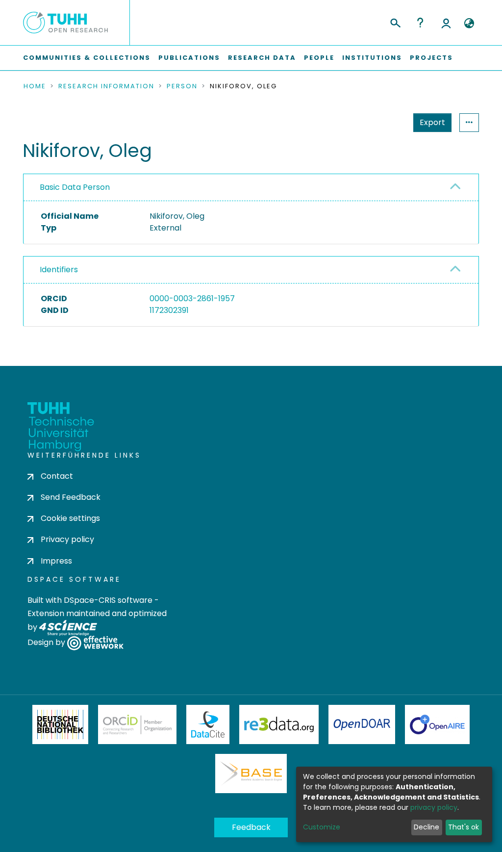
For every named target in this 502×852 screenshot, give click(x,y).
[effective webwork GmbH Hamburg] (95, 642)
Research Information (106, 86)
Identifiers (59, 269)
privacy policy (433, 807)
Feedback (251, 827)
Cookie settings (70, 518)
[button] (469, 23)
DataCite (208, 724)
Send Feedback (70, 497)
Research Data (262, 57)
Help (420, 22)
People (319, 57)
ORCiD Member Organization (137, 724)
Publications (189, 57)
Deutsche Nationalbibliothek (60, 724)
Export (432, 122)
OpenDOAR (361, 724)
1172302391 (169, 310)
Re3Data (279, 724)
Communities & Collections (87, 57)
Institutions (372, 57)
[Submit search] (395, 21)
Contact (57, 476)
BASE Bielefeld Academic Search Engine (251, 773)
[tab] (251, 187)
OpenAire (437, 724)
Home (35, 86)
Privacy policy (67, 539)
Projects (431, 57)
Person (182, 86)
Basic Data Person (75, 187)
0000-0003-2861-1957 (192, 298)
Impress (56, 561)
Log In (446, 22)
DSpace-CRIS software (108, 600)
